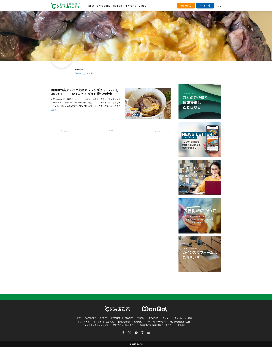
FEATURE (130, 6)
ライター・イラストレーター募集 (177, 318)
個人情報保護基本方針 (180, 321)
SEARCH (219, 5)
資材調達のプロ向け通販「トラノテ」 (156, 325)
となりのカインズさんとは (89, 321)
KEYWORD (153, 318)
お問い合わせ (124, 321)
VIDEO (142, 6)
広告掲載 (110, 321)
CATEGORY (103, 6)
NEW (91, 6)
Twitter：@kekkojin (84, 73)
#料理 (53, 110)
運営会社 (181, 325)
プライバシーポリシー (156, 321)
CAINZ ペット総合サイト (123, 325)
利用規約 (138, 321)
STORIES (129, 318)
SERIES (117, 6)
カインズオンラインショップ (95, 325)
